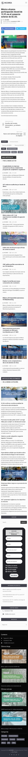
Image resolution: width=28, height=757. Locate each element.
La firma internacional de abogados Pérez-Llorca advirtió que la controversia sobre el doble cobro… (14, 256)
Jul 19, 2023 (13, 172)
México (14, 152)
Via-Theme (14, 752)
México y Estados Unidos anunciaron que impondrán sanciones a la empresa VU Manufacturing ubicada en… (12, 307)
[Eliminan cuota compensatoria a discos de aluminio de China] (14, 352)
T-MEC (13, 742)
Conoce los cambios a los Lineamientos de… (11, 686)
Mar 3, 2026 (13, 335)
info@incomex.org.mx (10, 614)
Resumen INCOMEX (7, 145)
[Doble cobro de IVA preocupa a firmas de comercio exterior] (14, 239)
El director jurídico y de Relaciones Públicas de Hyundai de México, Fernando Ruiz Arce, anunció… (13, 177)
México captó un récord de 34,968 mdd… (10, 666)
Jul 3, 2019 (13, 269)
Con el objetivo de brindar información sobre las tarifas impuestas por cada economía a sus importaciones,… (14, 273)
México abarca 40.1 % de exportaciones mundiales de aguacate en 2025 (14, 217)
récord (20, 152)
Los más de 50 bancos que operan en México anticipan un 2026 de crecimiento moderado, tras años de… (13, 339)
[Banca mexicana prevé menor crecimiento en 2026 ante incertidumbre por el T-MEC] (14, 320)
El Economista (14, 115)
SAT (9, 742)
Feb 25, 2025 (14, 252)
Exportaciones (20, 739)
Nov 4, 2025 (13, 365)
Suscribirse (14, 575)
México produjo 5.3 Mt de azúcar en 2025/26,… (12, 728)
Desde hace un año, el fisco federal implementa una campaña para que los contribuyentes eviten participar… (14, 193)
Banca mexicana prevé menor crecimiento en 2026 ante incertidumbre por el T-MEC (11, 330)
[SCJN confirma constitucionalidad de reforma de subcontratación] (14, 394)
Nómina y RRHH (12, 571)
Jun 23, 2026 (14, 222)
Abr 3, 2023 (13, 302)
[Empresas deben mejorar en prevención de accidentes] (14, 474)
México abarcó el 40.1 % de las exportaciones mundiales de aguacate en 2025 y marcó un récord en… (13, 226)
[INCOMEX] (6, 2)
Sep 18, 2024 (14, 189)
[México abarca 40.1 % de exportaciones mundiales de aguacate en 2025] (14, 206)
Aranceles (4, 735)
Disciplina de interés (11, 565)
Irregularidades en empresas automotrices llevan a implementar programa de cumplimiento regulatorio (14, 167)
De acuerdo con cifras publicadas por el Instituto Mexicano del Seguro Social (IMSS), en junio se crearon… (14, 290)
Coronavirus (5, 739)
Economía (12, 739)
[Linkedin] (2, 31)
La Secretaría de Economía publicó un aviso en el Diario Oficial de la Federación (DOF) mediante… (13, 370)
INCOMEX (7, 19)
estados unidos (5, 152)
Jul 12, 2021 (13, 286)
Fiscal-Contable (11, 569)
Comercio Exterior (14, 141)
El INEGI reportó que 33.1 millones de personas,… (12, 709)
